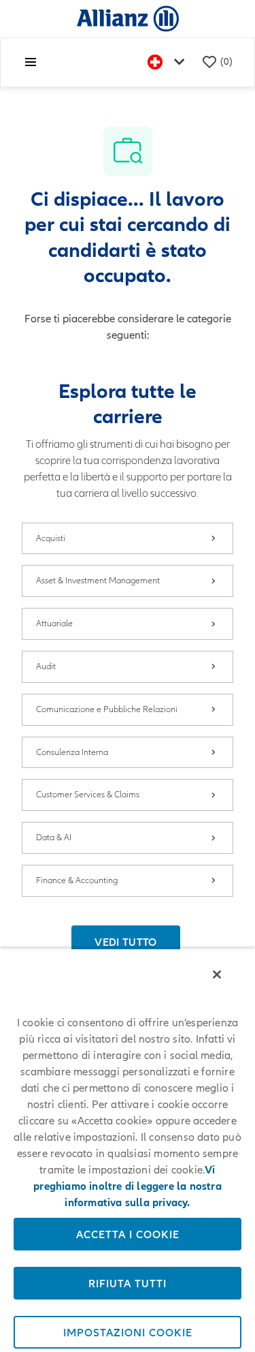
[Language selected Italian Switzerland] (168, 62)
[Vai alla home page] (128, 18)
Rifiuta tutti (127, 1283)
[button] (125, 941)
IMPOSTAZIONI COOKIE (127, 1332)
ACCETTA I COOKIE (128, 1234)
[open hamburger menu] (30, 62)
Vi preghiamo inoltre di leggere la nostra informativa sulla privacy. (127, 1186)
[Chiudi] (217, 974)
